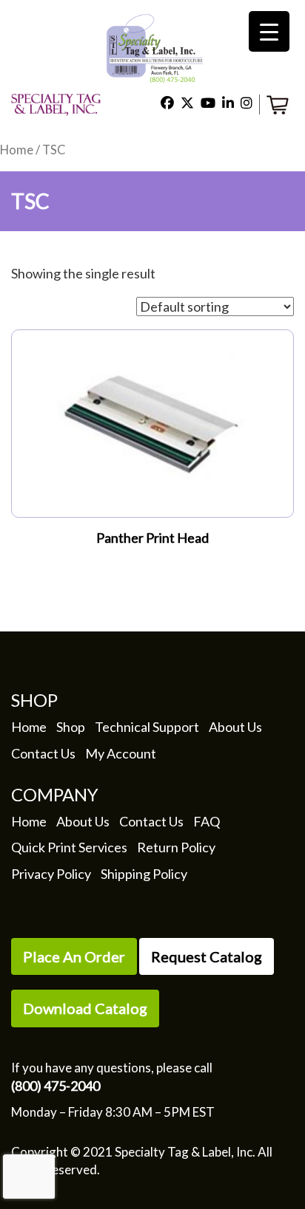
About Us (235, 727)
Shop (70, 727)
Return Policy (176, 847)
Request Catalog (206, 956)
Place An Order (74, 956)
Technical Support (147, 727)
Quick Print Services (69, 847)
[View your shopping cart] (280, 103)
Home (16, 150)
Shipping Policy (144, 874)
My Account (120, 753)
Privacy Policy (51, 874)
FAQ (206, 821)
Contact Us (43, 753)
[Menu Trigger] (269, 31)
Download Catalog (85, 1008)
